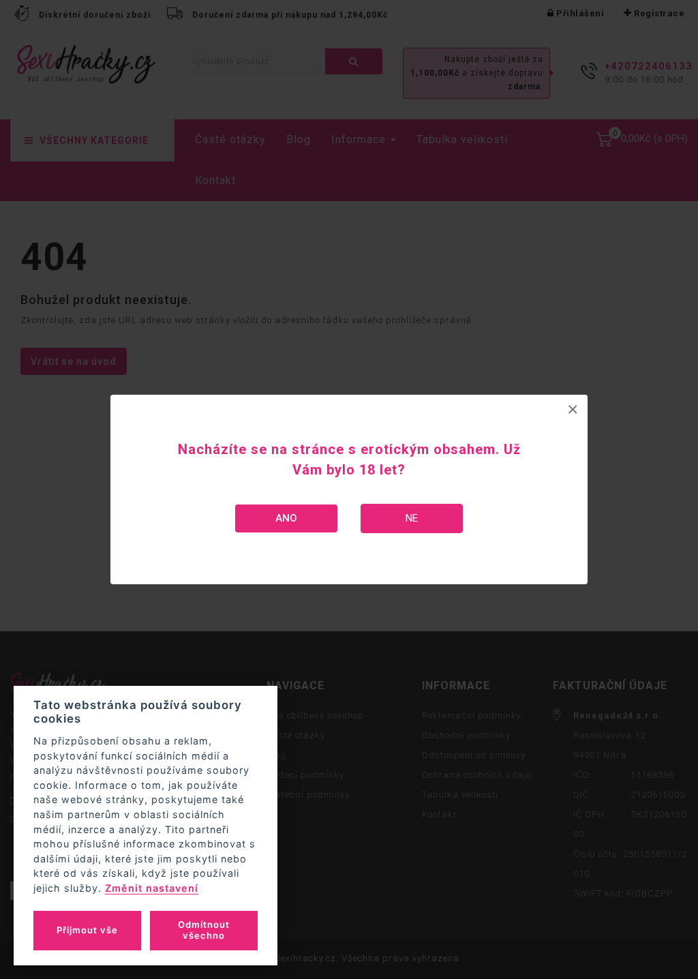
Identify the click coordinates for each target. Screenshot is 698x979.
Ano (286, 518)
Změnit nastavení (151, 888)
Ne (412, 518)
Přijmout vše (87, 929)
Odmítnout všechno (204, 930)
